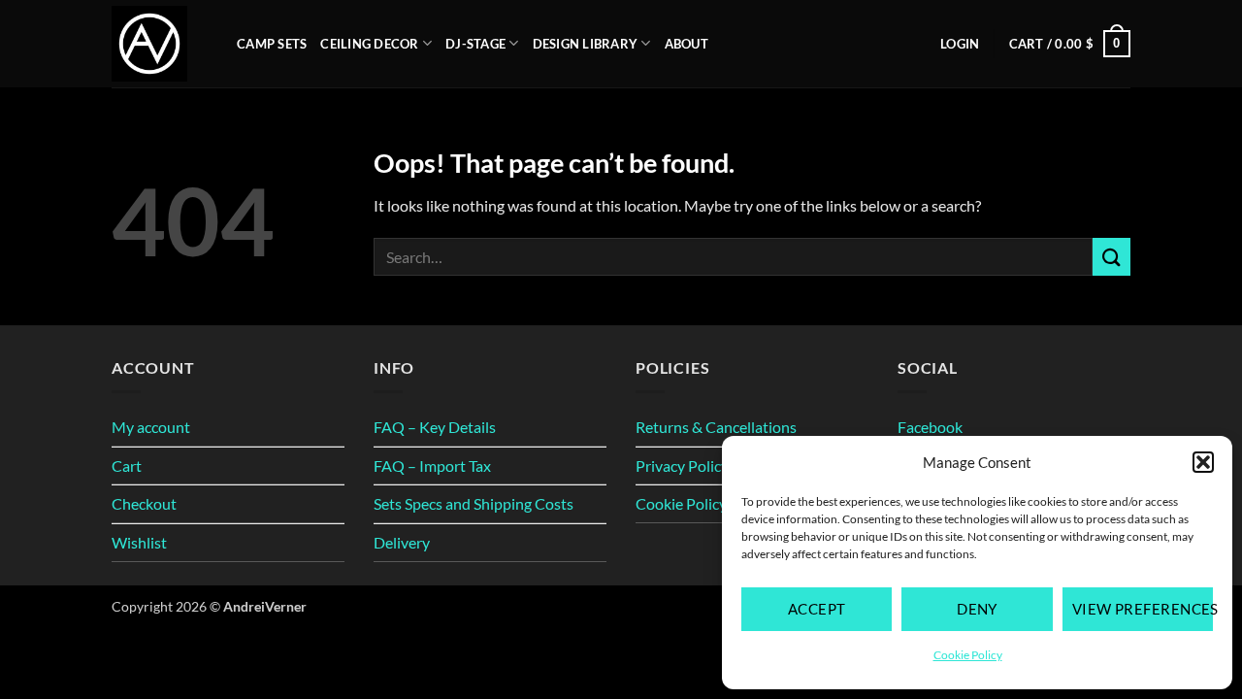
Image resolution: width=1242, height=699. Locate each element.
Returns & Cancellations (716, 426)
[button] (1203, 462)
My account (151, 426)
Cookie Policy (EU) (698, 503)
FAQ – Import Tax (432, 465)
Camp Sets (272, 43)
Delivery (402, 542)
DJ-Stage (475, 43)
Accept (817, 608)
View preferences (1142, 608)
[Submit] (1111, 257)
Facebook (930, 426)
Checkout (144, 503)
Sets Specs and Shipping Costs (473, 503)
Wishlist (139, 542)
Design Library (585, 43)
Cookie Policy (967, 655)
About (686, 43)
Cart (127, 465)
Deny (977, 608)
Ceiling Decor (369, 43)
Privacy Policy (682, 465)
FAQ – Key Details (435, 426)
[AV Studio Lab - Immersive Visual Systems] (160, 43)
